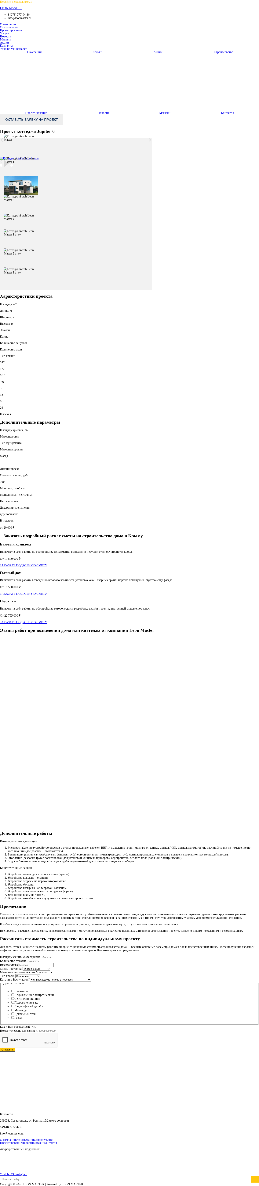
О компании (8, 24)
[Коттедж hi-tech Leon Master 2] (21, 185)
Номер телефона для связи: (17, 1030)
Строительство (9, 27)
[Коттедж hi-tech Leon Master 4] (21, 217)
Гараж (18, 1017)
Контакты (6, 45)
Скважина (21, 991)
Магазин (5, 39)
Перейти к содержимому (16, 1)
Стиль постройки (11, 968)
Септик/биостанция (27, 998)
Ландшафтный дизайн (28, 1006)
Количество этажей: (13, 960)
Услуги (4, 33)
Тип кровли (7, 975)
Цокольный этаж (25, 1014)
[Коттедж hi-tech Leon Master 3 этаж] (21, 270)
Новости (5, 36)
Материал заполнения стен (17, 972)
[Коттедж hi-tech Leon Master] (21, 138)
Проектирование (11, 30)
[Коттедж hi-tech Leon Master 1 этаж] (21, 232)
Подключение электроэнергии (34, 995)
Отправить (8, 1049)
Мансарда (20, 1010)
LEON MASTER (11, 8)
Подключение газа (26, 1002)
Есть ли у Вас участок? (15, 979)
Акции (4, 42)
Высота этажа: (9, 964)
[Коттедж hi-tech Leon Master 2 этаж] (21, 251)
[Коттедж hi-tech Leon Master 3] (21, 198)
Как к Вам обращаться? (15, 1026)
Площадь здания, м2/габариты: (20, 956)
